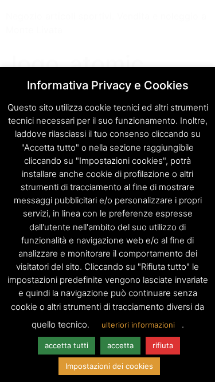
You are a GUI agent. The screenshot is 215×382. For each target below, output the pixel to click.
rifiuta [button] (163, 345)
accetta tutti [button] (66, 345)
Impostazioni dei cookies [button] (109, 366)
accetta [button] (120, 345)
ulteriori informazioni (138, 324)
